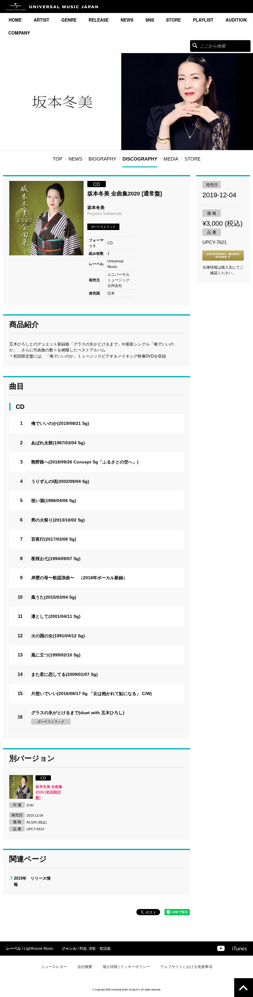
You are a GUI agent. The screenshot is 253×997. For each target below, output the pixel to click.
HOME (15, 20)
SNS (149, 20)
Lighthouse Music (38, 948)
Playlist (203, 20)
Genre (69, 20)
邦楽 (83, 948)
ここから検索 (194, 45)
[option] (46, 218)
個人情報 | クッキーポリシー (126, 967)
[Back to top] (243, 987)
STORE (173, 20)
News (127, 20)
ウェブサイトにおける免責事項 (186, 967)
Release (99, 20)
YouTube (221, 948)
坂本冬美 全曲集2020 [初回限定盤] (48, 792)
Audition (236, 20)
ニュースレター (54, 967)
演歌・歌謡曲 (100, 948)
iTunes (239, 948)
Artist (41, 20)
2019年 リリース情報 (32, 881)
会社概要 (84, 967)
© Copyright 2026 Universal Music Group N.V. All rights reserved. (126, 989)
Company (19, 33)
